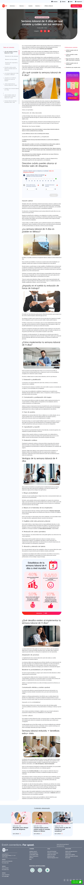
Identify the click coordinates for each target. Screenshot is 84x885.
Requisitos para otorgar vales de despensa (20, 828)
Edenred (53, 792)
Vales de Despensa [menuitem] (33, 853)
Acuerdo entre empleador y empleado (11, 63)
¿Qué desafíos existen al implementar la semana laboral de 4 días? (10, 96)
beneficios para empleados (46, 48)
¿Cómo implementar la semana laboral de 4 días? (10, 84)
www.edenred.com (60, 846)
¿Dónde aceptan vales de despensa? (72, 51)
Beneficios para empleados (42, 17)
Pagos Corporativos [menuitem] (33, 856)
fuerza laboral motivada (45, 528)
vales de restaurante (49, 763)
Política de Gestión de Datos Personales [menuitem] (71, 857)
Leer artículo (16, 833)
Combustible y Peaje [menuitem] (33, 854)
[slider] (26, 179)
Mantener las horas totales (11, 59)
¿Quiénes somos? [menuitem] (33, 851)
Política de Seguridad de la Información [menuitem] (71, 852)
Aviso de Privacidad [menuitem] (51, 851)
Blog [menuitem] (30, 859)
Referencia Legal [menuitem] (51, 856)
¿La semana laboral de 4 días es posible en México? (11, 74)
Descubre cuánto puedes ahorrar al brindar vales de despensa (10, 69)
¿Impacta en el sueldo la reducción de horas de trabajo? (10, 79)
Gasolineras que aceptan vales (73, 67)
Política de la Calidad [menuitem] (70, 854)
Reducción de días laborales (11, 56)
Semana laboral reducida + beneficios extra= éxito (10, 101)
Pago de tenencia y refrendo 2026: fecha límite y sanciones (73, 59)
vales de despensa (39, 763)
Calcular (54, 195)
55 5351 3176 (6, 869)
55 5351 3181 (6, 862)
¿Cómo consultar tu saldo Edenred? (71, 55)
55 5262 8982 (6, 876)
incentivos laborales (34, 770)
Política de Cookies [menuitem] (51, 854)
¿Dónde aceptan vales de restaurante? (72, 64)
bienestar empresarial (55, 510)
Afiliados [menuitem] (31, 857)
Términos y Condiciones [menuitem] (52, 853)
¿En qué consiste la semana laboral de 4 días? (10, 52)
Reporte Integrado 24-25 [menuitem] (52, 857)
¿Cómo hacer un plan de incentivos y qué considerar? (63, 829)
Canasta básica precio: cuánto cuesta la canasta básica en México (42, 829)
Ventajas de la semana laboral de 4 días (11, 89)
